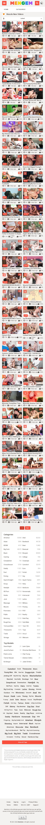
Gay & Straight (12, 580)
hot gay (13, 703)
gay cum (37, 723)
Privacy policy (33, 802)
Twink (12, 634)
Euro (31, 568)
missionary (20, 693)
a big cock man (36, 703)
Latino (31, 599)
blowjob (37, 720)
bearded (10, 679)
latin (19, 696)
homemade (26, 717)
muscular (19, 727)
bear (36, 679)
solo (17, 700)
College (31, 557)
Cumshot (31, 564)
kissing (31, 689)
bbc (39, 693)
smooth (28, 692)
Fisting (12, 576)
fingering (7, 720)
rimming (8, 724)
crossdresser (34, 734)
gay (33, 717)
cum (21, 710)
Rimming (12, 618)
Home (6, 9)
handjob (31, 682)
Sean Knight (12, 646)
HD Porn (12, 591)
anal (35, 693)
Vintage (12, 637)
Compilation (12, 561)
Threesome (12, 630)
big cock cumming (33, 730)
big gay (31, 696)
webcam (27, 710)
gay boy (16, 686)
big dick (17, 733)
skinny (12, 706)
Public (12, 614)
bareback (34, 727)
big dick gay (17, 676)
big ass (25, 676)
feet (31, 679)
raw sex (21, 672)
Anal (31, 538)
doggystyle (29, 672)
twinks (36, 686)
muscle (38, 696)
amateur (29, 720)
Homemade (31, 591)
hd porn (9, 686)
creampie (17, 689)
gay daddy (17, 679)
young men (8, 672)
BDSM (12, 545)
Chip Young (31, 654)
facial (30, 699)
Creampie (31, 561)
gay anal (9, 713)
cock (19, 669)
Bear (31, 545)
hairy (23, 686)
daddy (7, 717)
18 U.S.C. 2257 (25, 805)
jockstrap (39, 713)
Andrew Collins (31, 658)
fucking (17, 737)
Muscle (12, 607)
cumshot (12, 669)
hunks (16, 713)
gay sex (30, 706)
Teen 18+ (31, 626)
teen (16, 710)
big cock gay (8, 689)
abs (15, 672)
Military (31, 603)
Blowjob (31, 553)
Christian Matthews (31, 650)
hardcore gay (33, 737)
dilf (7, 706)
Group (12, 584)
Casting (12, 557)
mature (23, 700)
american (10, 727)
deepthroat (11, 683)
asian (27, 703)
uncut (24, 737)
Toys (31, 630)
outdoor (7, 693)
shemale (38, 689)
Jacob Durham (12, 650)
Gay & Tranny (31, 580)
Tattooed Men (12, 626)
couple (38, 672)
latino (24, 689)
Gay (31, 576)
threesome (27, 669)
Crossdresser (12, 564)
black (31, 724)
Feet (12, 572)
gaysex (15, 723)
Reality (31, 614)
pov (13, 692)
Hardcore (31, 587)
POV (31, 610)
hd (4, 713)
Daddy (12, 568)
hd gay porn (8, 710)
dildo (38, 716)
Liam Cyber (31, 646)
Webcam (31, 637)
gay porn (30, 713)
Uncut (31, 634)
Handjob (12, 587)
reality (22, 713)
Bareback (31, 541)
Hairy (31, 584)
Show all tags (22, 742)
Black (12, 553)
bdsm (35, 669)
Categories (20, 9)
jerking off (7, 676)
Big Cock (12, 549)
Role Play (31, 618)
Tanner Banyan (12, 658)
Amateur (12, 538)
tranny (5, 699)
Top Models (9, 643)
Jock (12, 599)
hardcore (16, 717)
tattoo (20, 703)
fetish (6, 703)
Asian (12, 541)
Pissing (31, 607)
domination (21, 682)
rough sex (36, 710)
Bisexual (31, 549)
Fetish (31, 572)
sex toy (22, 730)
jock (12, 700)
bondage (25, 679)
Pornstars (12, 610)
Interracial (31, 595)
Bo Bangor (12, 662)
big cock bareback (12, 730)
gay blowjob (37, 699)
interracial (23, 724)
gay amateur (21, 706)
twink (25, 733)
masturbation (36, 676)
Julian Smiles (31, 662)
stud (37, 707)
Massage (12, 603)
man (27, 727)
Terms (9, 805)
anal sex (29, 686)
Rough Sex (12, 622)
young (24, 696)
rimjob (6, 696)
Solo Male (31, 622)
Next (27, 528)
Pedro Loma (12, 654)
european (10, 737)
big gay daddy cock (18, 720)
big (38, 682)
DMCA (16, 805)
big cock (8, 733)
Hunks (12, 595)
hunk (13, 696)
